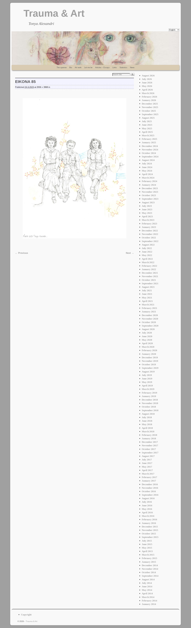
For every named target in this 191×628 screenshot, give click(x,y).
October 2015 (149, 533)
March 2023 (148, 220)
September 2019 (150, 368)
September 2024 (150, 156)
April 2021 (147, 301)
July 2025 (147, 121)
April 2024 (147, 174)
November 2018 (150, 403)
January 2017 (149, 480)
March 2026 (148, 93)
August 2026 (148, 75)
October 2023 (149, 195)
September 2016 (150, 495)
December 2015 (150, 526)
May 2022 (147, 255)
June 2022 (147, 251)
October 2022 (149, 237)
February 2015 (149, 558)
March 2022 (148, 262)
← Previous (21, 253)
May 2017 (147, 466)
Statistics (123, 67)
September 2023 (150, 199)
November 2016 (150, 488)
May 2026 (147, 86)
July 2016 (147, 502)
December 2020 (150, 315)
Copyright (26, 614)
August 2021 (148, 287)
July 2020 (147, 332)
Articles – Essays (102, 67)
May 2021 (147, 297)
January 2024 (149, 185)
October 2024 (149, 153)
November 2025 (150, 107)
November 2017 (150, 445)
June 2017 (147, 463)
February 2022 (149, 266)
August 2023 (148, 202)
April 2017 (147, 470)
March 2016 (148, 516)
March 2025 (148, 135)
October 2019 (149, 364)
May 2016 (147, 509)
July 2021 (147, 290)
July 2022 (147, 248)
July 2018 (147, 417)
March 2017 (148, 473)
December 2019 (150, 357)
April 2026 (147, 89)
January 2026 (149, 100)
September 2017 (150, 452)
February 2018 (149, 435)
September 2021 (150, 283)
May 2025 (147, 128)
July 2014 (147, 583)
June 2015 (147, 544)
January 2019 (149, 396)
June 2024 (147, 167)
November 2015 (150, 530)
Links (114, 67)
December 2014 (150, 565)
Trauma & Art (53, 13)
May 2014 (147, 590)
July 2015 (147, 540)
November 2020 (150, 318)
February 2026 (149, 96)
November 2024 (150, 149)
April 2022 (147, 259)
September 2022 (150, 241)
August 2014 (148, 579)
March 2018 (148, 431)
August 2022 (148, 244)
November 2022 (150, 234)
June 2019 (147, 378)
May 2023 (147, 213)
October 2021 (149, 280)
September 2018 (150, 410)
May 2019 (147, 382)
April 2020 (147, 343)
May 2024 (147, 170)
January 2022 (149, 269)
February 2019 (149, 392)
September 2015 (150, 537)
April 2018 (147, 428)
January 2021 (149, 311)
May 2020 (147, 340)
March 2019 (148, 389)
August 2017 (148, 456)
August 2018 (148, 414)
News (132, 67)
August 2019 (148, 371)
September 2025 (150, 114)
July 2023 (147, 206)
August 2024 (148, 160)
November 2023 (150, 192)
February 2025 (149, 139)
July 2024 (147, 163)
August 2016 (148, 498)
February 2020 (149, 350)
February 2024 (149, 181)
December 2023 (150, 188)
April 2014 (147, 593)
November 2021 (150, 276)
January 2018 (149, 438)
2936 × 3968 (42, 87)
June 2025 (147, 125)
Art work (78, 67)
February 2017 (149, 477)
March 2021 (148, 304)
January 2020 (149, 354)
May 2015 (147, 547)
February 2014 (149, 600)
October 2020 (149, 322)
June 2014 (147, 586)
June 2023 (147, 209)
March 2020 (148, 347)
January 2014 (149, 604)
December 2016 (150, 484)
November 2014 (150, 569)
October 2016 (149, 491)
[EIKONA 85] (74, 168)
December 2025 (150, 103)
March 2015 (148, 554)
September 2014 (150, 576)
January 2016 (149, 523)
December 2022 (150, 230)
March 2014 (148, 597)
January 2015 (149, 562)
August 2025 (148, 118)
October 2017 (149, 449)
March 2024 (148, 177)
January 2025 (149, 142)
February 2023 (149, 223)
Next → (130, 253)
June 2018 (147, 421)
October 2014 (149, 572)
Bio (70, 67)
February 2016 (149, 519)
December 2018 (150, 399)
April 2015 (147, 551)
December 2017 (150, 442)
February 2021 (149, 308)
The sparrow (62, 67)
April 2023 (147, 216)
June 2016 (147, 505)
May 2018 (147, 424)
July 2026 (147, 79)
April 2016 (147, 512)
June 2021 (147, 294)
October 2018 (149, 406)
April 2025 (147, 132)
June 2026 (147, 82)
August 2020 (148, 329)
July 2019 (147, 375)
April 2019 (147, 385)
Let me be (88, 67)
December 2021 (150, 273)
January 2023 (149, 227)
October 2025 (149, 111)
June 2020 (147, 336)
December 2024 (150, 146)
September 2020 (150, 325)
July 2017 (147, 459)
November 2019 (150, 361)
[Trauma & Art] (95, 48)
